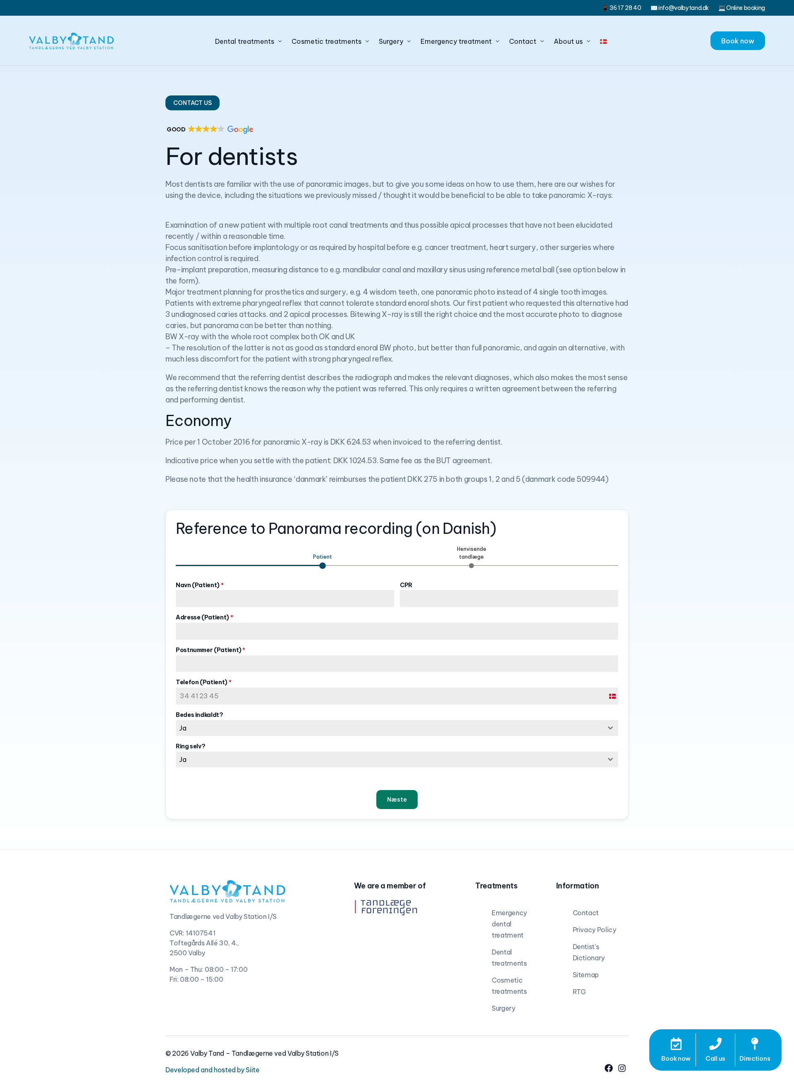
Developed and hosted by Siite (212, 1070)
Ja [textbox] (182, 728)
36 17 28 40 (625, 8)
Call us (715, 1058)
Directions (754, 1058)
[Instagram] (622, 1068)
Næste (397, 799)
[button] (192, 102)
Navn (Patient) (199, 585)
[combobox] (397, 728)
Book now (676, 1058)
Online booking (745, 8)
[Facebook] (608, 1068)
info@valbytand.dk (683, 8)
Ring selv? (190, 746)
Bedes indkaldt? (199, 715)
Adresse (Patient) (204, 617)
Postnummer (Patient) (210, 650)
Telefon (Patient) (203, 682)
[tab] (322, 560)
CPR (406, 585)
